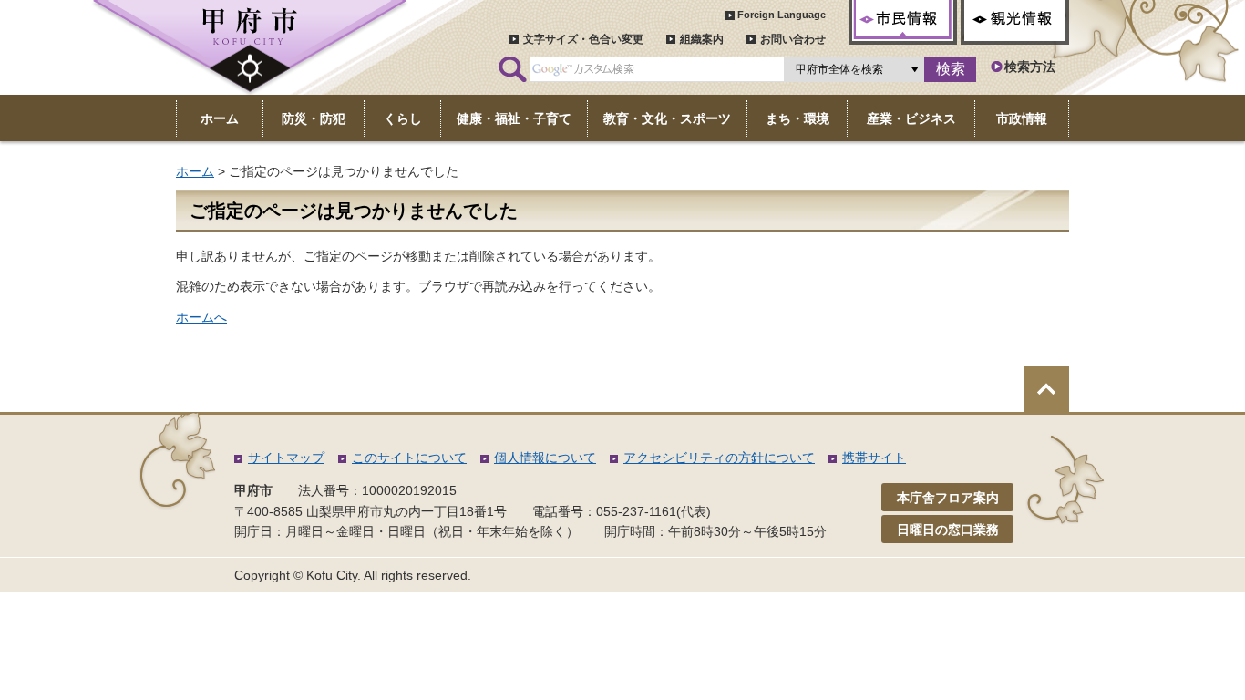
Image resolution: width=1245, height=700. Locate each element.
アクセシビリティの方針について (719, 457)
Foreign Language (781, 14)
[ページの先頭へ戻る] (1046, 389)
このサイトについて (409, 457)
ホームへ (201, 317)
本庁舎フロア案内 (948, 497)
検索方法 (1029, 66)
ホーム (195, 171)
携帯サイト (874, 457)
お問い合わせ (793, 39)
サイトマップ (286, 457)
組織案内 (702, 39)
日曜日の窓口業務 (948, 529)
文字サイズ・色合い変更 (583, 39)
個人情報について (545, 457)
